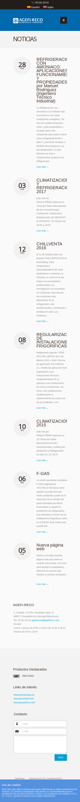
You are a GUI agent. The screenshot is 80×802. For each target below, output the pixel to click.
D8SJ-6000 (28, 676)
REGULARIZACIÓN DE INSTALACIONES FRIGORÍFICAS (55, 340)
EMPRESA (20, 778)
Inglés (50, 7)
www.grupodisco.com (24, 702)
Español (35, 7)
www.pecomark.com (24, 698)
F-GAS (42, 473)
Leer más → (42, 167)
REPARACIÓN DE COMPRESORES (45, 778)
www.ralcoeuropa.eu (24, 695)
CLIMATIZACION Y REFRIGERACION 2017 (54, 186)
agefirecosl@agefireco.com (45, 620)
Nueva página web (49, 547)
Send (60, 757)
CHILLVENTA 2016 (49, 245)
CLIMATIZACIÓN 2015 (52, 423)
